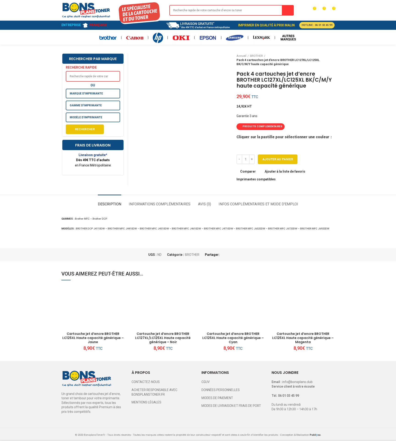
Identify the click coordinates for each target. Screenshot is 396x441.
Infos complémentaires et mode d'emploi (258, 204)
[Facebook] (224, 255)
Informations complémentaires (159, 204)
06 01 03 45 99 (288, 395)
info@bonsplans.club (297, 382)
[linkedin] (239, 255)
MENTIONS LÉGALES (146, 402)
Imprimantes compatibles (256, 179)
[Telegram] (245, 255)
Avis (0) (204, 204)
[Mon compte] (304, 10)
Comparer (248, 171)
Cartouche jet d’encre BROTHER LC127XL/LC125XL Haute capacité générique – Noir (163, 338)
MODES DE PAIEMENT (217, 398)
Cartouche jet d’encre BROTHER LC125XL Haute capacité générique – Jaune (93, 338)
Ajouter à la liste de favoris (285, 171)
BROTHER (192, 254)
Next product (332, 60)
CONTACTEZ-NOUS (146, 382)
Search (288, 10)
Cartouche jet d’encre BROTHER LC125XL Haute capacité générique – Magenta (303, 338)
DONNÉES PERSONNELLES (220, 390)
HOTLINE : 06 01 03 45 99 (317, 25)
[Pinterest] (234, 255)
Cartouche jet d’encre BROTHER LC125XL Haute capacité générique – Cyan (233, 338)
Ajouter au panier (277, 159)
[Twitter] (229, 255)
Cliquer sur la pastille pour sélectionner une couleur (283, 137)
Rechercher (85, 129)
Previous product (323, 60)
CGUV (205, 382)
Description (109, 204)
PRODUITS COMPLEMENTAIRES (262, 126)
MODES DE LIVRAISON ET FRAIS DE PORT (231, 406)
